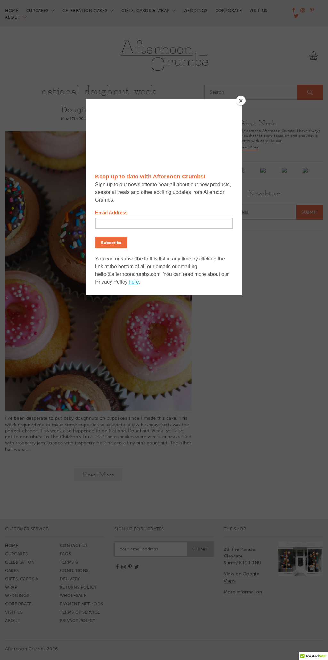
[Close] (241, 100)
